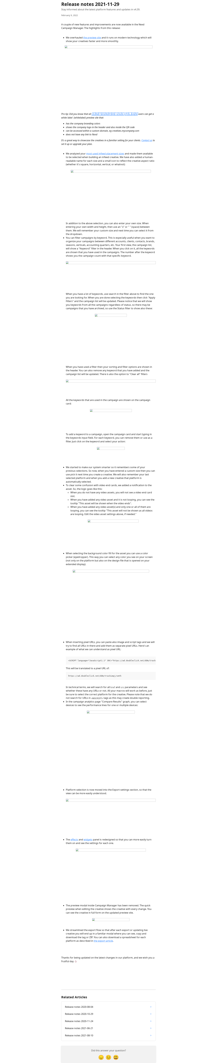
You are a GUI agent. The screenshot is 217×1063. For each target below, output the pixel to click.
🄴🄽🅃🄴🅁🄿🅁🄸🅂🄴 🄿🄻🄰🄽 (115, 114)
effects (74, 839)
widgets (88, 839)
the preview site (92, 37)
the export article (103, 940)
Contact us (146, 140)
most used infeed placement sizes (105, 153)
